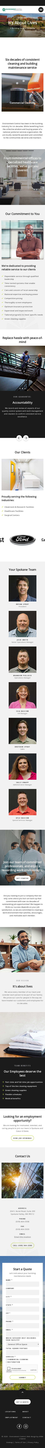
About (25, 1411)
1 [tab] (20, 389)
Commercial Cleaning (18, 1359)
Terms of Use (20, 1442)
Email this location (22, 1237)
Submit (22, 1377)
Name (9, 1280)
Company (10, 1288)
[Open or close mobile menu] (40, 9)
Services (11, 1357)
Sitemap (9, 1442)
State (9, 1305)
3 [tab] (25, 389)
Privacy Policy (33, 1442)
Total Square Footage (17, 1348)
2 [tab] (22, 389)
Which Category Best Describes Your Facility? (21, 1339)
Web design (31, 1436)
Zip (8, 1313)
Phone (10, 1321)
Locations (10, 1411)
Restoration (14, 1362)
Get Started (23, 878)
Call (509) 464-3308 (22, 1245)
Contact (26, 1417)
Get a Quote (22, 1402)
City (9, 1297)
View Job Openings (22, 1138)
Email (9, 1330)
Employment (11, 1417)
